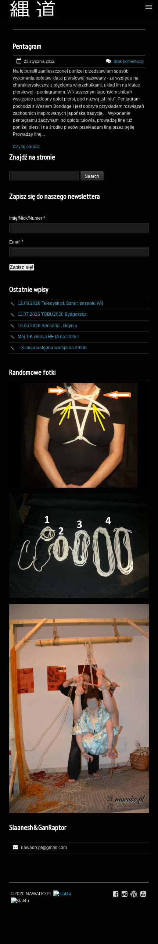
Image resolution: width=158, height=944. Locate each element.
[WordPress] (133, 894)
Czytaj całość (26, 146)
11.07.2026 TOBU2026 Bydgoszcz (52, 314)
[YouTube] (143, 894)
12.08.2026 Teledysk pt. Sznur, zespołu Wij (60, 303)
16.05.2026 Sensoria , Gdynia (47, 325)
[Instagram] (124, 894)
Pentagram (27, 46)
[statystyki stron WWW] (62, 893)
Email (16, 242)
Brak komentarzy (129, 61)
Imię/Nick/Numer (27, 218)
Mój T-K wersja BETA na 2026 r (48, 336)
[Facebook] (115, 894)
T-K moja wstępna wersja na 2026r (52, 347)
